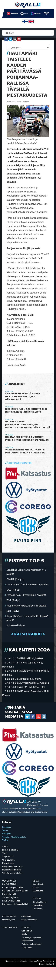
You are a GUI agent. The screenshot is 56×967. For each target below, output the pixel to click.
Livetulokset (38, 905)
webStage (37, 961)
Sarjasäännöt (8, 856)
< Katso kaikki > (28, 634)
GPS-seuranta (8, 859)
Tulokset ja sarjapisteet (32, 937)
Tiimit (4, 853)
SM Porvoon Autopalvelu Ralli (15, 904)
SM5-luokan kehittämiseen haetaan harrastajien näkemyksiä (22, 397)
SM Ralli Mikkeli (9, 884)
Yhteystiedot (9, 927)
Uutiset (36, 887)
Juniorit (26, 927)
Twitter (5, 830)
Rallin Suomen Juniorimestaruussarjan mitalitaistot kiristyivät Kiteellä (27, 425)
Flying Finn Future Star (12, 866)
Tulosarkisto (38, 908)
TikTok (5, 840)
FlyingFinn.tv (9, 916)
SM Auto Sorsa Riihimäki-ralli (15, 890)
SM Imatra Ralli (9, 894)
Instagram (6, 833)
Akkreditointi (38, 884)
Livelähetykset (8, 919)
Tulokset (38, 898)
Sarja (5, 846)
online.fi (50, 964)
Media (36, 880)
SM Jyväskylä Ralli (10, 897)
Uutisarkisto (20, 463)
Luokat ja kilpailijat (10, 849)
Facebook (6, 826)
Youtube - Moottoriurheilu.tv (14, 836)
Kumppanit (26, 916)
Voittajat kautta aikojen (12, 873)
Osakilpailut (9, 880)
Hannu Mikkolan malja (11, 869)
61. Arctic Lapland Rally (12, 887)
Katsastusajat (8, 863)
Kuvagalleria (38, 890)
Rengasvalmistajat (29, 919)
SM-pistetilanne (39, 901)
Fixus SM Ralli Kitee (11, 900)
